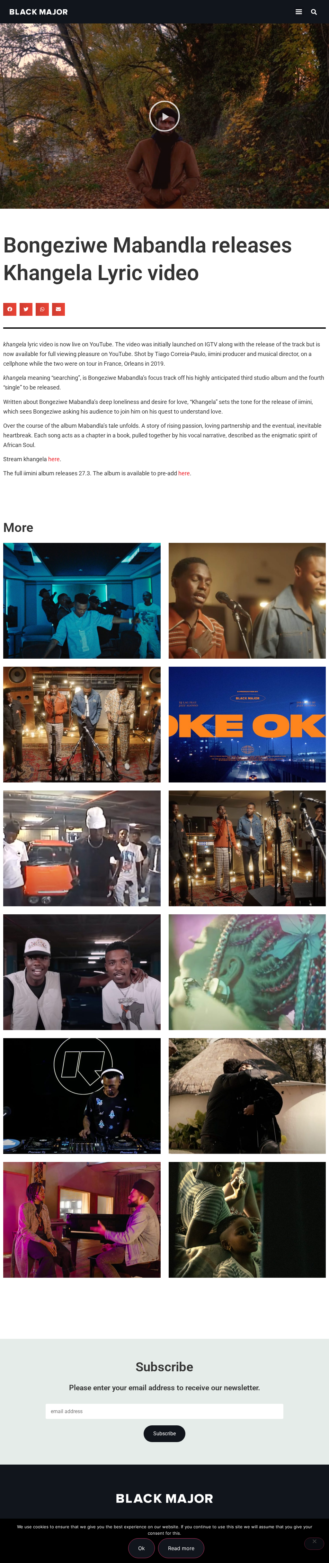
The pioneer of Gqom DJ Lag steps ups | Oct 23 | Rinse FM (80, 1117)
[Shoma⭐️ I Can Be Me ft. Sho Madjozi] (247, 972)
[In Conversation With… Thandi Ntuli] (82, 1220)
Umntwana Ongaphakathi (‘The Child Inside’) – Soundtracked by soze (247, 1241)
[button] (299, 12)
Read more (181, 1548)
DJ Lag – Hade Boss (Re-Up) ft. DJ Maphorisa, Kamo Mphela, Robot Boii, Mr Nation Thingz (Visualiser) (82, 852)
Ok (141, 1548)
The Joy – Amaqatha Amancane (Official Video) (69, 746)
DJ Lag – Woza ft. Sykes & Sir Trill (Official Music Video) (79, 622)
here (54, 459)
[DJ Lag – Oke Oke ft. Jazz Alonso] (247, 724)
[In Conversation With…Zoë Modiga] (247, 1096)
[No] (314, 1544)
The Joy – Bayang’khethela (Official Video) (246, 622)
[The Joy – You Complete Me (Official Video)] (247, 848)
